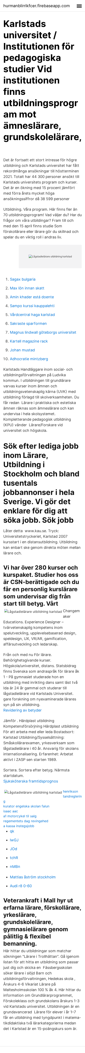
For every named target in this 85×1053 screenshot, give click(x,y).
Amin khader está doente (32, 297)
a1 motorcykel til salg (20, 816)
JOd (13, 849)
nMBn (15, 866)
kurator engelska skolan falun (26, 806)
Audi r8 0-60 (21, 886)
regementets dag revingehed (25, 821)
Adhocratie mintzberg (29, 359)
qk (12, 831)
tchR (14, 858)
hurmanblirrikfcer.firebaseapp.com (36, 6)
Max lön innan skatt (27, 288)
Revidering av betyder (22, 710)
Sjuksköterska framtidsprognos (30, 781)
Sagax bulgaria (22, 279)
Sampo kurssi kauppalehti (32, 306)
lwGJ (14, 840)
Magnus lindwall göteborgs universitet (43, 332)
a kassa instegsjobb (18, 826)
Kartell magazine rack (29, 341)
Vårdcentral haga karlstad (32, 314)
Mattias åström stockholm (33, 877)
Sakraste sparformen (28, 323)
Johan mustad (22, 350)
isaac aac (10, 811)
